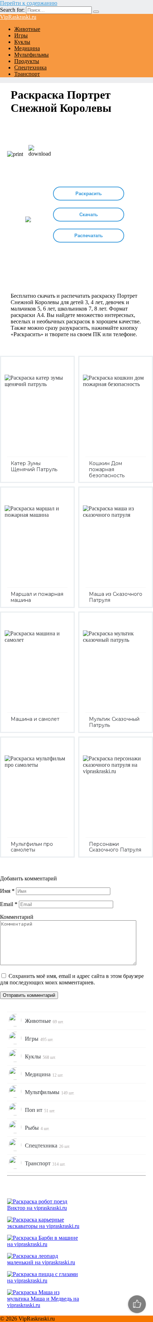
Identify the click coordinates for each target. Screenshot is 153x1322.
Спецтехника (30, 67)
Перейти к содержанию (28, 3)
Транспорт (27, 74)
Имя (7, 891)
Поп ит (40, 1110)
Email (8, 904)
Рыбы (37, 1128)
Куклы (22, 42)
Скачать (88, 214)
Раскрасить (88, 193)
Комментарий (16, 917)
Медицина (27, 48)
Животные (27, 29)
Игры (21, 35)
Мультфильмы (31, 55)
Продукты (26, 61)
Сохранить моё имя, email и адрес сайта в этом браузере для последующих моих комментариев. (72, 979)
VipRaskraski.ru (18, 17)
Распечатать (88, 235)
